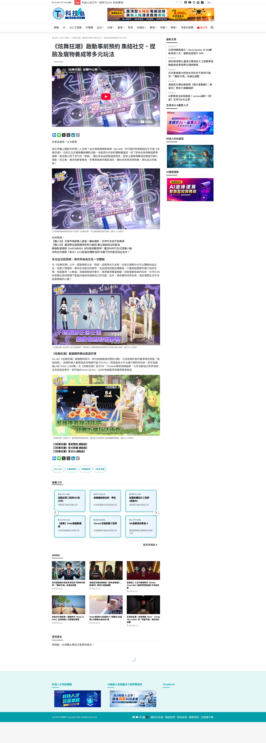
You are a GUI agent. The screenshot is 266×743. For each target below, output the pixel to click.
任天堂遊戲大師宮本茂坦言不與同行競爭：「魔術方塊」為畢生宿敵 (68, 583)
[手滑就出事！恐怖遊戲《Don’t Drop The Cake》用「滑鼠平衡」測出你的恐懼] (143, 604)
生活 (99, 27)
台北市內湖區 (136, 520)
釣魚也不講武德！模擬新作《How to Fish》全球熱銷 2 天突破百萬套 (68, 618)
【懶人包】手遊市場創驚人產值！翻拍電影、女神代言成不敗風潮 (88, 241)
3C (64, 27)
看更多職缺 (149, 544)
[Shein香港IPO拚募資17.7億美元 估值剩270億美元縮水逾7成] (106, 604)
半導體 (89, 27)
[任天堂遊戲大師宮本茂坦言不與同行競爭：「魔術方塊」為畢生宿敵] (68, 570)
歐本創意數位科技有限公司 (105, 505)
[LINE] (198, 2)
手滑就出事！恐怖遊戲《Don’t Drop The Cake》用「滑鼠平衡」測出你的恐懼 (143, 619)
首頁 (56, 37)
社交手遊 (100, 469)
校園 (162, 27)
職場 (152, 27)
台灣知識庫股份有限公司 (68, 530)
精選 (56, 27)
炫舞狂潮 (86, 469)
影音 (130, 27)
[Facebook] (186, 2)
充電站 (140, 27)
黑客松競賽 (187, 27)
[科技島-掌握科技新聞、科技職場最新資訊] (69, 13)
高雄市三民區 (136, 494)
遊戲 (67, 37)
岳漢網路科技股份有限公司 (105, 530)
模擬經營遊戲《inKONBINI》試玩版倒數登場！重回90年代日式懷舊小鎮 (92, 248)
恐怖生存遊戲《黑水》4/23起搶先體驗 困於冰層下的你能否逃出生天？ (91, 252)
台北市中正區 (64, 520)
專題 (173, 27)
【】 (70, 444)
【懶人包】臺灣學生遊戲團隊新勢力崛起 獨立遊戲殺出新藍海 (86, 244)
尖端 (109, 27)
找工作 (204, 27)
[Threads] (202, 2)
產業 (120, 27)
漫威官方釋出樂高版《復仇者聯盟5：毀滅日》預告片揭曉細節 (105, 583)
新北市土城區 (64, 494)
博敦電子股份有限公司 (67, 505)
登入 (209, 2)
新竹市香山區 (100, 494)
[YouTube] (190, 2)
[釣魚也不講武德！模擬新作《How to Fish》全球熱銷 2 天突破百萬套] (68, 604)
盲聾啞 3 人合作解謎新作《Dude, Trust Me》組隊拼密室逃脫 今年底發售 (143, 585)
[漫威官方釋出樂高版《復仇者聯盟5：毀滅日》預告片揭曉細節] (106, 570)
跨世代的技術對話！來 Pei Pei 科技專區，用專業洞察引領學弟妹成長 (120, 2)
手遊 (59, 149)
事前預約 (86, 152)
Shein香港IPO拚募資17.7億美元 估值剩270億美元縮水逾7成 (105, 618)
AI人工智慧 (76, 27)
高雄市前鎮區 (100, 520)
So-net (118, 149)
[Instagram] (194, 2)
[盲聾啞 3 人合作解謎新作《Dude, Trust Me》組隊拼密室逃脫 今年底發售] (143, 570)
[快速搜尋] (212, 27)
